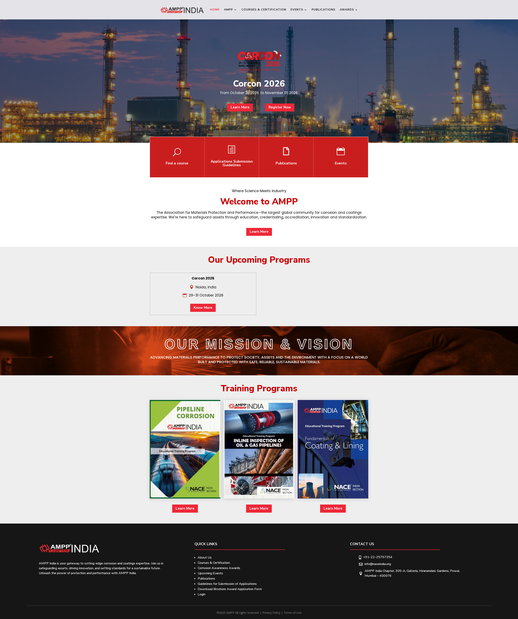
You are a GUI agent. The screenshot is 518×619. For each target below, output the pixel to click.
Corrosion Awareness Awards (219, 568)
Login (201, 594)
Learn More (240, 107)
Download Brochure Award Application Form (230, 589)
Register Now (280, 107)
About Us (205, 557)
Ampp (228, 10)
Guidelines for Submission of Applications (227, 584)
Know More (203, 307)
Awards (347, 10)
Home (215, 10)
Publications (323, 10)
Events (297, 10)
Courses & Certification (263, 10)
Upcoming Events (210, 573)
